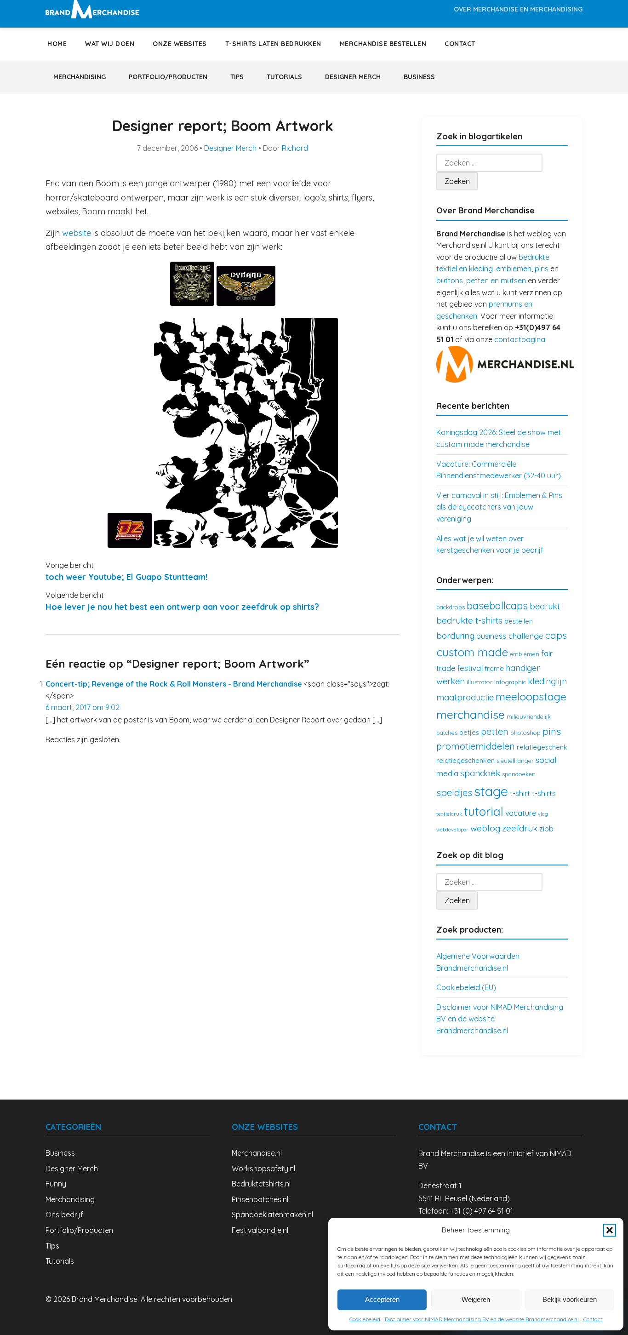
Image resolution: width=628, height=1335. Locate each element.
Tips (237, 77)
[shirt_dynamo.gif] (246, 303)
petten (494, 731)
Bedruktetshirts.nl (261, 1183)
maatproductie (465, 697)
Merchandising (79, 77)
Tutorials (284, 77)
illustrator (479, 682)
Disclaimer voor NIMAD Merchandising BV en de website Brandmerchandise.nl (482, 1319)
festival (470, 668)
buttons (449, 280)
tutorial (483, 811)
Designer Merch (353, 77)
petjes (469, 732)
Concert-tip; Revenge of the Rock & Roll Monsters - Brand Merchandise (174, 683)
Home (57, 44)
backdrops (450, 607)
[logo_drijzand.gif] (131, 544)
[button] (609, 1230)
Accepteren (382, 1299)
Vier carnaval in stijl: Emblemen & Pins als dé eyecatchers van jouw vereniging (499, 507)
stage (491, 791)
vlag (543, 814)
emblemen (513, 268)
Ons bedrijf (64, 1214)
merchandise (470, 714)
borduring (455, 635)
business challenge (509, 636)
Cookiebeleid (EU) (466, 987)
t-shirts (544, 793)
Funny (56, 1183)
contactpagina (519, 339)
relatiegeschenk (542, 747)
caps (556, 635)
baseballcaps (497, 605)
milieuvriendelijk (529, 716)
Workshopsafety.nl (263, 1168)
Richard (295, 148)
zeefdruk (519, 828)
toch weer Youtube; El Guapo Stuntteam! (126, 577)
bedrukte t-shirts (469, 620)
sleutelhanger (515, 760)
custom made (472, 652)
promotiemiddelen (475, 746)
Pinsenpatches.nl (260, 1199)
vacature (520, 813)
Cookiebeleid (364, 1319)
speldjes (454, 792)
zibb (546, 828)
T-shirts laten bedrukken (273, 44)
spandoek (480, 773)
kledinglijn (547, 681)
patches (446, 732)
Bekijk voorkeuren (569, 1299)
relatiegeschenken (465, 760)
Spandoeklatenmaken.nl (272, 1214)
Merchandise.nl (257, 1152)
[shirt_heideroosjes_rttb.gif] (193, 303)
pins (541, 268)
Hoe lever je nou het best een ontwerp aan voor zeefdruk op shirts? (182, 607)
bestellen (518, 621)
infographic (510, 682)
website (76, 233)
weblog (485, 828)
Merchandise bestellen (383, 44)
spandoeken (519, 774)
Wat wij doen (109, 44)
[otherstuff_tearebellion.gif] (246, 544)
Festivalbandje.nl (260, 1230)
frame (494, 668)
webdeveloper (452, 829)
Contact (592, 1319)
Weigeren (476, 1299)
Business (419, 77)
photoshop (525, 732)
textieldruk (449, 814)
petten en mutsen (496, 280)
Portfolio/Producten (168, 77)
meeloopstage (531, 696)
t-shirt (520, 793)
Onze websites (180, 44)
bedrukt (545, 606)
